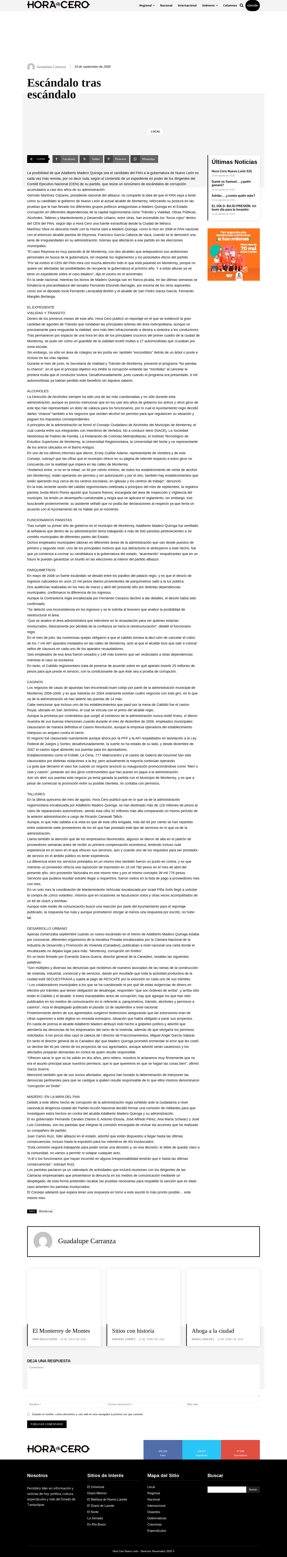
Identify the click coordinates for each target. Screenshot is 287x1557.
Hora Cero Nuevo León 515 (232, 171)
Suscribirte (240, 1441)
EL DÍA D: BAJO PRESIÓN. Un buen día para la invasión (234, 207)
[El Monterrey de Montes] (64, 1296)
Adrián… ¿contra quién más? (233, 195)
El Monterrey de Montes (61, 1330)
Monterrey (46, 1211)
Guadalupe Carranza (51, 67)
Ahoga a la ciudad (213, 1330)
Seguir (201, 1441)
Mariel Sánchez (203, 1339)
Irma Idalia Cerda (45, 1339)
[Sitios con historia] (143, 1296)
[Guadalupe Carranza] (31, 67)
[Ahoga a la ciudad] (223, 1296)
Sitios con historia (133, 1330)
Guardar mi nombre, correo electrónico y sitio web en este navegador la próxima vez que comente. (88, 1414)
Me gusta (163, 1441)
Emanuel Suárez (123, 1339)
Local (155, 131)
